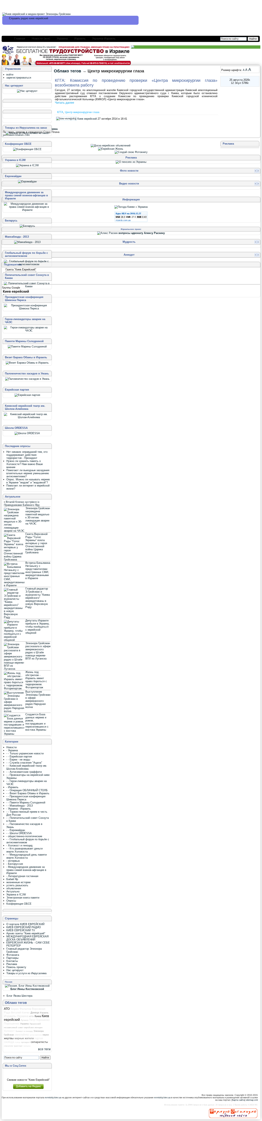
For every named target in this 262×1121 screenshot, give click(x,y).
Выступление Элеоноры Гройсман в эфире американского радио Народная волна (37, 699)
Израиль (80, 38)
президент (25, 1042)
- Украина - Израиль (18, 808)
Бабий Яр (12, 879)
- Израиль (12, 787)
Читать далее (64, 102)
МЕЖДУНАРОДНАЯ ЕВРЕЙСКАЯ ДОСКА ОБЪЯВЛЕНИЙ (27, 938)
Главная (19, 38)
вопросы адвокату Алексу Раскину (142, 233)
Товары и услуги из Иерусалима (26, 973)
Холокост (9, 1031)
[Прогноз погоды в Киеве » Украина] (131, 206)
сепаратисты (39, 1041)
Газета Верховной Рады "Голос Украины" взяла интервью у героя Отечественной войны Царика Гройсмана (36, 543)
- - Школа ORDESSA (19, 833)
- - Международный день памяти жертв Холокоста (26, 856)
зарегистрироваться (18, 77)
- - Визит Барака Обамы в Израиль (27, 793)
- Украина (12, 750)
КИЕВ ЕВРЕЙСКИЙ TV (20, 930)
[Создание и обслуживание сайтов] (233, 1113)
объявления (13, 888)
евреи (46, 1034)
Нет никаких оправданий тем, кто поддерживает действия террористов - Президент (26, 454)
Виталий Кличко (20, 1012)
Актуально (12, 891)
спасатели (8, 1046)
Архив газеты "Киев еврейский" (25, 933)
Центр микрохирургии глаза (82, 112)
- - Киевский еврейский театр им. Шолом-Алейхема (26, 767)
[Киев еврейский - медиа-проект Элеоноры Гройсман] (36, 14)
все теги (44, 1049)
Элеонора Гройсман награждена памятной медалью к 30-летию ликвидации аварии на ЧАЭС (37, 516)
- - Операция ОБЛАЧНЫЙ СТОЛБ (27, 790)
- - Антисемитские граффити (24, 771)
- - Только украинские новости (25, 753)
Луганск (24, 1020)
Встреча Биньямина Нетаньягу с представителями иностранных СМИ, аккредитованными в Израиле (37, 570)
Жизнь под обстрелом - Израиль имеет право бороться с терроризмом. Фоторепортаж (36, 680)
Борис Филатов (21, 1008)
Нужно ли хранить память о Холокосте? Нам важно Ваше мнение (24, 464)
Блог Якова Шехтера (19, 995)
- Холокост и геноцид (19, 845)
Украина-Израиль (103, 38)
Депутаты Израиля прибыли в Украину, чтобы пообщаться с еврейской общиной (37, 626)
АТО (7, 1008)
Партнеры (12, 957)
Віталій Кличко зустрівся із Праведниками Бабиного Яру (22, 503)
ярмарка (26, 1046)
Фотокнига (12, 954)
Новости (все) (41, 38)
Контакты (12, 961)
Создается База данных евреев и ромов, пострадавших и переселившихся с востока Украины (37, 722)
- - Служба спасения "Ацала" (24, 762)
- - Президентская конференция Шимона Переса (25, 798)
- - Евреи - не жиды (18, 759)
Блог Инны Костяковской (27, 989)
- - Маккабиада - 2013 (19, 805)
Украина (62, 38)
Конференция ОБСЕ (19, 903)
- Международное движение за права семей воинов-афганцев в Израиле (26, 870)
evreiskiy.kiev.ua (53, 1097)
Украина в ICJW (16, 894)
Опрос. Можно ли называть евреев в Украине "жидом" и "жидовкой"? (28, 481)
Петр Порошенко (39, 1019)
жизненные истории (18, 882)
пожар (17, 1042)
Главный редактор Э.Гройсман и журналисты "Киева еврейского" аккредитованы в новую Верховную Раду (37, 598)
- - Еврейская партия (19, 756)
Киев (38, 1016)
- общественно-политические (24, 836)
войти (9, 74)
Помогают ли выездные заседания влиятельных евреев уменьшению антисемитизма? (27, 473)
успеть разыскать (17, 885)
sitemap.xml (252, 1100)
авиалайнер (22, 1034)
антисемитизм (36, 1035)
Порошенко (11, 1023)
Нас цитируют (15, 970)
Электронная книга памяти (22, 897)
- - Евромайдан (15, 830)
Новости (11, 747)
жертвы (9, 1038)
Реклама (11, 964)
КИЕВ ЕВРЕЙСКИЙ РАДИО (23, 927)
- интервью (13, 860)
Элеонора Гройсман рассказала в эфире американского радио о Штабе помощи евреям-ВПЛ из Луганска (38, 651)
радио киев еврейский (34, 18)
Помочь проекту (16, 967)
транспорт (18, 1046)
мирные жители (24, 1038)
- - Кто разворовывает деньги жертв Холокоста (24, 850)
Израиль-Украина (16, 1016)
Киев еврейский (87, 118)
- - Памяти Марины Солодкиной (25, 802)
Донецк (34, 1012)
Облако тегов (67, 71)
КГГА (60, 112)
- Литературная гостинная (22, 876)
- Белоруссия (14, 863)
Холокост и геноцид (24, 1031)
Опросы (11, 900)
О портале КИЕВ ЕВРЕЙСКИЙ (25, 924)
